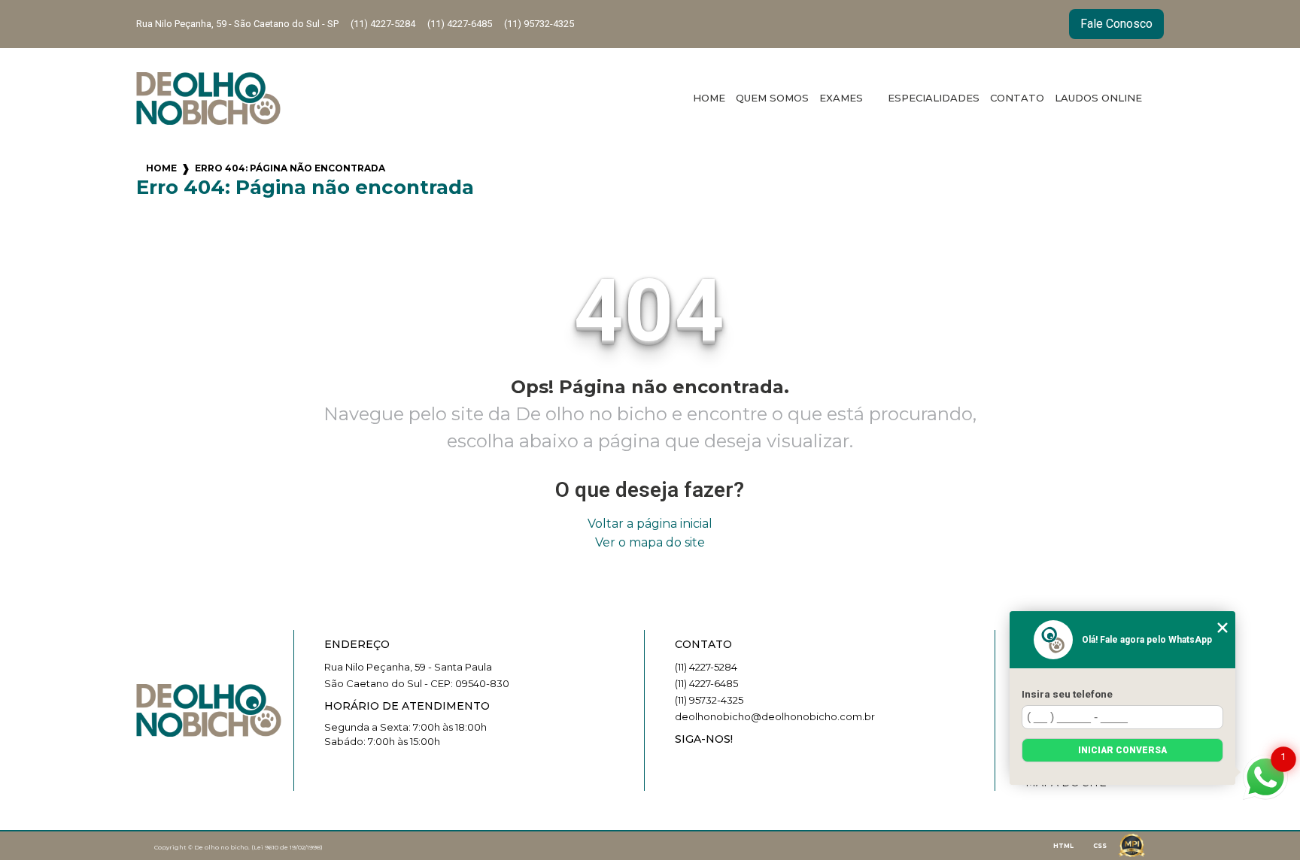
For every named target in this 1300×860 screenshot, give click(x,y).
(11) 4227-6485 (459, 23)
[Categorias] (1152, 98)
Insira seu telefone (1067, 694)
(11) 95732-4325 (539, 23)
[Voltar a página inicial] (208, 98)
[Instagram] (686, 764)
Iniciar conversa (1122, 750)
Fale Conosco (1116, 24)
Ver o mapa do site (650, 542)
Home (709, 98)
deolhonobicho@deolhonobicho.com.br (775, 716)
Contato (1017, 98)
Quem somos (772, 98)
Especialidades (934, 98)
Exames (842, 98)
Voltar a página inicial (650, 523)
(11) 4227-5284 (383, 23)
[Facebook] (711, 764)
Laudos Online (1098, 98)
